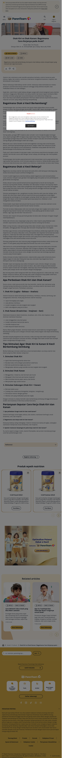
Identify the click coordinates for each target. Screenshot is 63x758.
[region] (31, 120)
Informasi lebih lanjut (30, 121)
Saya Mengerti (31, 125)
